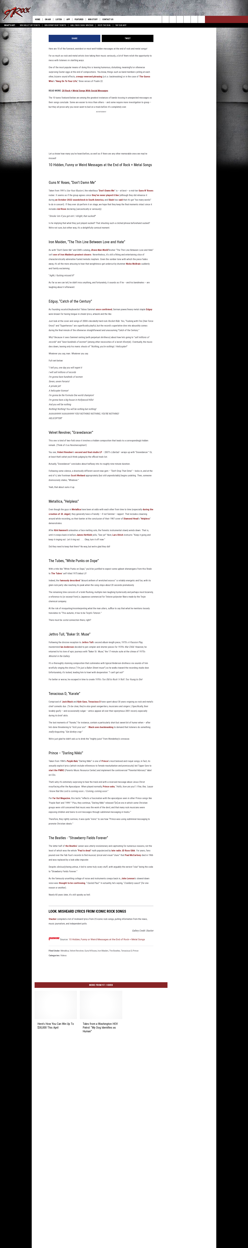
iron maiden (103, 951)
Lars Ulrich (117, 534)
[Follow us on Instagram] (187, 19)
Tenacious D (94, 701)
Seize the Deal (104, 25)
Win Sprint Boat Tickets (55, 25)
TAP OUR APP (120, 25)
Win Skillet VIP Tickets (30, 25)
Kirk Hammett (61, 530)
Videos (63, 955)
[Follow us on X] (194, 19)
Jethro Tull (87, 642)
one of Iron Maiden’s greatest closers (72, 254)
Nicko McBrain (133, 263)
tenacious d (126, 951)
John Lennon (128, 878)
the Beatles (71, 845)
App (68, 19)
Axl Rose (61, 209)
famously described (70, 580)
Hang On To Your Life (66, 81)
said (121, 199)
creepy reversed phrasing (89, 76)
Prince (104, 761)
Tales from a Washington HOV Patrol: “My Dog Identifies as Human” (100, 1027)
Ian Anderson (67, 646)
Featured (79, 19)
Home (37, 19)
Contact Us (107, 19)
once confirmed (104, 309)
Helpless (145, 518)
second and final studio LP (88, 452)
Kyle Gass (82, 701)
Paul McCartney (133, 855)
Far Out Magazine (61, 798)
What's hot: (10, 25)
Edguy (149, 309)
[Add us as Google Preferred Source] (172, 19)
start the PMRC (56, 770)
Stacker (53, 919)
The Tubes (56, 573)
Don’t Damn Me (106, 190)
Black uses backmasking (101, 727)
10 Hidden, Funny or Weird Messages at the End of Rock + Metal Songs (107, 939)
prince (135, 951)
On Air (48, 19)
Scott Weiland (78, 475)
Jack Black (67, 701)
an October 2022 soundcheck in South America (79, 199)
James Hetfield (84, 534)
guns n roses (91, 951)
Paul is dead (84, 850)
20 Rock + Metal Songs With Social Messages (85, 90)
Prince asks (109, 786)
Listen (59, 19)
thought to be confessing (72, 883)
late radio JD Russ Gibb (123, 850)
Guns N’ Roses (146, 190)
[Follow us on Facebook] (179, 19)
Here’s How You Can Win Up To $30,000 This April (55, 1025)
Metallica (76, 509)
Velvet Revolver (65, 452)
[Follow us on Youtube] (201, 19)
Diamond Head (131, 518)
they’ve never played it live (105, 195)
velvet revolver (77, 951)
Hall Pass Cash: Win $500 (81, 25)
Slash (111, 199)
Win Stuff (93, 19)
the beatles (114, 951)
